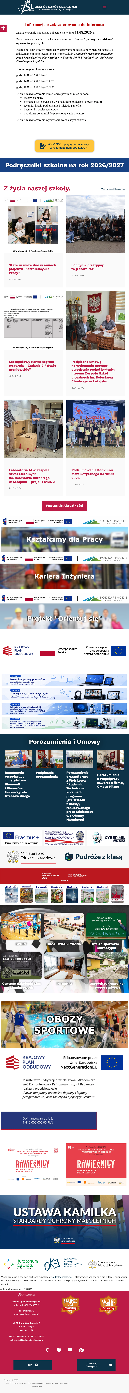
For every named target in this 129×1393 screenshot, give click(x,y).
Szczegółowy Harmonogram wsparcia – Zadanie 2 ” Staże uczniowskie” (32, 365)
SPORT (21, 944)
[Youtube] (70, 1349)
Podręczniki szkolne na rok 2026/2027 (64, 165)
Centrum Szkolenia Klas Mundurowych (21, 985)
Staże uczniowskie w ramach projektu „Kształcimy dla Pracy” (32, 269)
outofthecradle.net (62, 1277)
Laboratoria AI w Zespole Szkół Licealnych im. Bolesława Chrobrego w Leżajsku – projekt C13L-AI (33, 476)
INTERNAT (64, 983)
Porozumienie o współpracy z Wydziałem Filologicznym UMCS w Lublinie (108, 790)
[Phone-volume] (47, 1349)
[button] (3, 28)
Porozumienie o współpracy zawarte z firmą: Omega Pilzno (79, 780)
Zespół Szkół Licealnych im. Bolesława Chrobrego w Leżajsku (30, 1383)
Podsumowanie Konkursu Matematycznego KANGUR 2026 (92, 474)
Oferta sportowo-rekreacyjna (106, 946)
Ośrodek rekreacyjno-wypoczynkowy (107, 985)
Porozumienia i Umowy (64, 741)
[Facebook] (58, 1349)
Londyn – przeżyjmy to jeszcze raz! (87, 267)
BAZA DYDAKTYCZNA (64, 944)
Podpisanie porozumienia (16, 774)
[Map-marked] (81, 1349)
